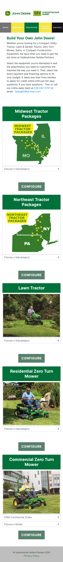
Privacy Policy (31, 555)
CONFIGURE (31, 186)
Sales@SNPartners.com (28, 91)
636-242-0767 (42, 87)
